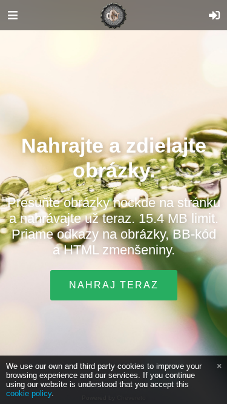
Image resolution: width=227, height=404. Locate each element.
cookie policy (28, 393)
